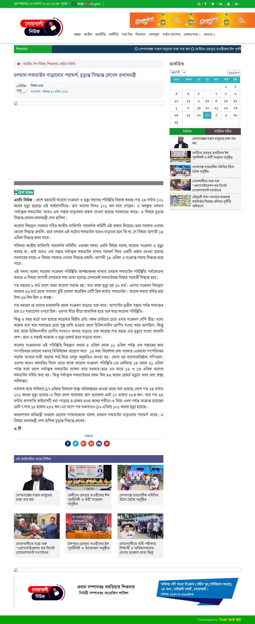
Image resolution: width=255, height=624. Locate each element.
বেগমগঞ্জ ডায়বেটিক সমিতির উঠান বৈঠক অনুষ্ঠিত (139, 497)
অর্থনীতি (114, 34)
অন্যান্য (208, 34)
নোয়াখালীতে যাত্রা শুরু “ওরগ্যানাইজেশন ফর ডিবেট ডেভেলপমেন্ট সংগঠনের (35, 548)
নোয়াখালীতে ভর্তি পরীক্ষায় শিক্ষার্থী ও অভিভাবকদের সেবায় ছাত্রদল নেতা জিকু (138, 548)
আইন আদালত (171, 34)
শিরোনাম (52, 64)
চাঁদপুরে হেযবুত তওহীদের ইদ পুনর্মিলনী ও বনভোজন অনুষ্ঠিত (89, 546)
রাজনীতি (100, 34)
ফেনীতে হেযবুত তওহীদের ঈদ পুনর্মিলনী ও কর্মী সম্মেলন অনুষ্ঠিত (88, 500)
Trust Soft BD (230, 619)
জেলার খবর (191, 34)
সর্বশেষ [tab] (187, 131)
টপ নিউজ (39, 64)
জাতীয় (88, 34)
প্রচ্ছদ (77, 34)
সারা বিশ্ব (127, 34)
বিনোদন (140, 34)
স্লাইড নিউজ (67, 64)
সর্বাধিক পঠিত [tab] (222, 131)
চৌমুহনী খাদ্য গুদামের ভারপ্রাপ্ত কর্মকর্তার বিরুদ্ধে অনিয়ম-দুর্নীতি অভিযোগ (211, 201)
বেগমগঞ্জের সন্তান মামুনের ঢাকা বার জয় (156, 49)
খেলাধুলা (154, 34)
